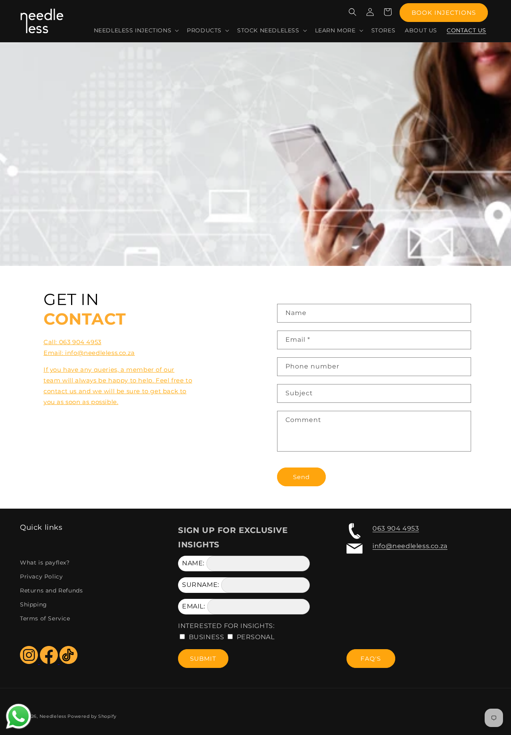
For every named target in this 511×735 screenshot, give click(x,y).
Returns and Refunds (51, 590)
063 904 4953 (395, 528)
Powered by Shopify (92, 716)
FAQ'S (370, 658)
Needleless (53, 716)
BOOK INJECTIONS (444, 12)
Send (301, 477)
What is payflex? (45, 562)
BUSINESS (206, 637)
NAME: (193, 563)
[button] (135, 30)
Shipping (33, 604)
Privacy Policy (41, 576)
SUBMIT (203, 658)
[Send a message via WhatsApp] (18, 716)
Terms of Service (45, 618)
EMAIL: (193, 606)
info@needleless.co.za (410, 546)
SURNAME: (200, 584)
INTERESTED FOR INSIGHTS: (226, 626)
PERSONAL (256, 637)
